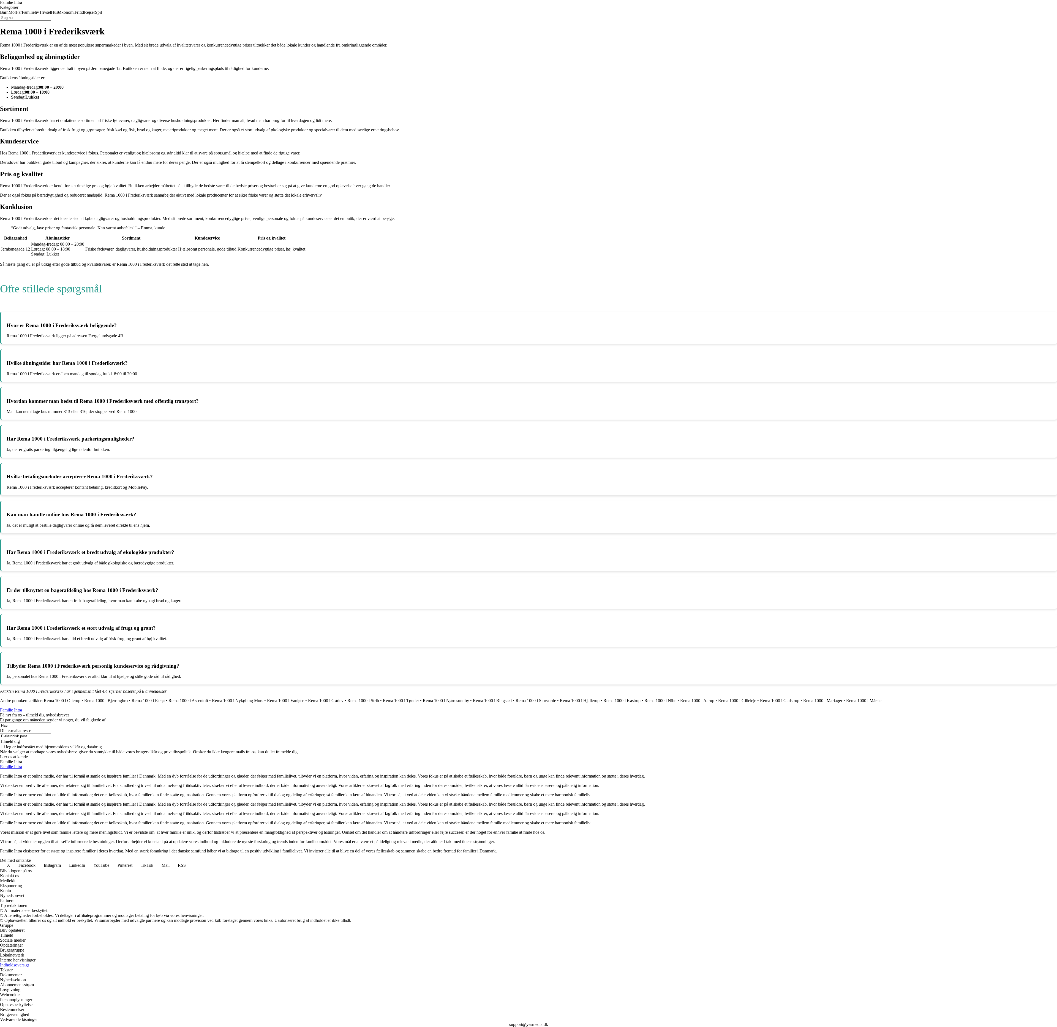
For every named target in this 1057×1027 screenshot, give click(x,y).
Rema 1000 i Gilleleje (737, 700)
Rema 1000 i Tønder (401, 700)
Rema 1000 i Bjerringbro (106, 700)
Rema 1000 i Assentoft (188, 700)
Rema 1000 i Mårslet (864, 700)
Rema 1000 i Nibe (660, 700)
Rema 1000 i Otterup (62, 700)
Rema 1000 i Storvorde (536, 700)
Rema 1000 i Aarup (697, 700)
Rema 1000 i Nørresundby (446, 700)
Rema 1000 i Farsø (148, 700)
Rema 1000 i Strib (363, 700)
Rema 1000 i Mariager (822, 700)
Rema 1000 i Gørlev (326, 700)
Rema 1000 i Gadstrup (779, 700)
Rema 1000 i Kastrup (622, 700)
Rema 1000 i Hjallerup (580, 700)
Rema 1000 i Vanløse (285, 700)
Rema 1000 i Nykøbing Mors (237, 700)
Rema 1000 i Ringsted (492, 700)
